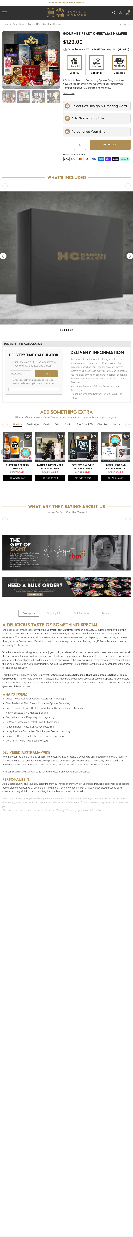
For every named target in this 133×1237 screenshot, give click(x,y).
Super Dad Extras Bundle (17, 467)
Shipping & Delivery (65, 810)
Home (5, 24)
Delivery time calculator (23, 344)
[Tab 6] (85, 425)
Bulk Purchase (81, 613)
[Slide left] (5, 186)
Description (29, 613)
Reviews (106, 613)
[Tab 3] (46, 425)
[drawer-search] (114, 13)
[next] (54, 48)
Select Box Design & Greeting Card (99, 106)
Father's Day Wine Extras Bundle (83, 467)
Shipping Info (54, 613)
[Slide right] (128, 186)
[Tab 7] (102, 425)
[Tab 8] (116, 425)
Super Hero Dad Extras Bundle (115, 467)
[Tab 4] (57, 425)
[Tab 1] (17, 425)
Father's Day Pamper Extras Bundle (50, 467)
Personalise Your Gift (88, 131)
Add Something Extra (88, 118)
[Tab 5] (68, 425)
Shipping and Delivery (23, 771)
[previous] (8, 48)
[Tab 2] (33, 425)
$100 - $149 (18, 24)
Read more (68, 93)
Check (46, 373)
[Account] (120, 13)
